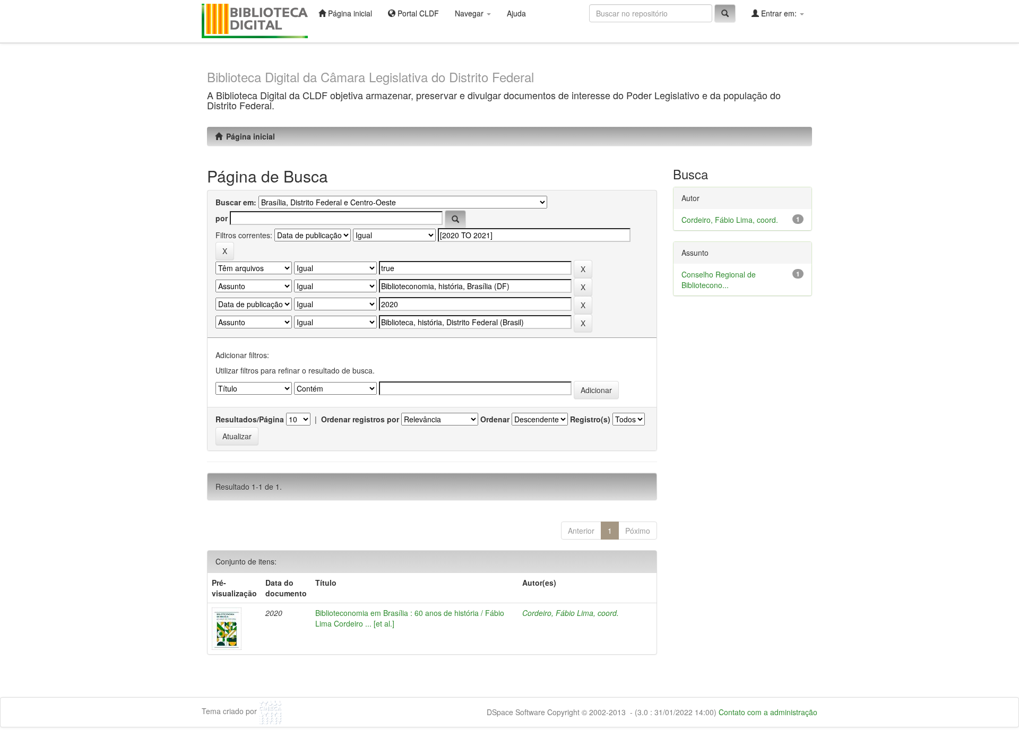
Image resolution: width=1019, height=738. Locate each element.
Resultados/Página (249, 419)
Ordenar (495, 419)
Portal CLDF (417, 13)
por (221, 218)
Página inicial (349, 13)
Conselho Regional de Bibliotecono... (718, 279)
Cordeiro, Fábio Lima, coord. (570, 612)
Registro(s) (590, 419)
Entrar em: (779, 13)
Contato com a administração (768, 712)
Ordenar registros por (360, 419)
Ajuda (516, 13)
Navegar (470, 13)
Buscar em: (235, 202)
